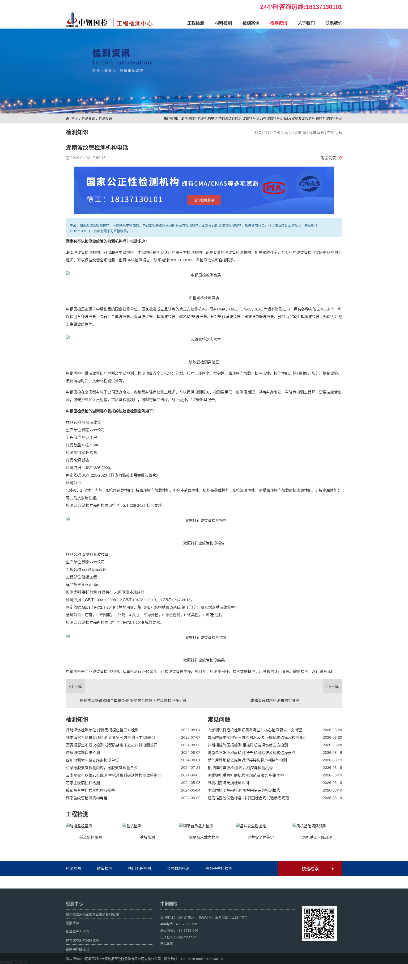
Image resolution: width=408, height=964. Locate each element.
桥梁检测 (73, 868)
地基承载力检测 (77, 931)
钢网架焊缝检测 (77, 949)
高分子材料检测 (219, 868)
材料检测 (223, 23)
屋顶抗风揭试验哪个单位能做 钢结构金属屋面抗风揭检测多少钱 (133, 700)
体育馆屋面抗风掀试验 (82, 940)
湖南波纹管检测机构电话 (199, 118)
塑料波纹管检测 (230, 118)
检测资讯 (278, 23)
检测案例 (250, 23)
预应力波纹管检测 (329, 118)
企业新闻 (280, 132)
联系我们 (333, 23)
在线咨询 (20, 961)
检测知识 (105, 118)
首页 (74, 118)
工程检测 (195, 23)
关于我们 (306, 23)
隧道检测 (104, 868)
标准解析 (316, 132)
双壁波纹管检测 (271, 118)
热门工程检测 (139, 868)
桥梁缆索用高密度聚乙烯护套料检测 (92, 914)
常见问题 (334, 132)
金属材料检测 (178, 868)
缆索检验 (72, 922)
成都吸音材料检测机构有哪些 (274, 700)
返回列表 (328, 157)
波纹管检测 (250, 118)
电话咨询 (6, 961)
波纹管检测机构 (238, 252)
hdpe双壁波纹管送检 (299, 118)
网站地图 (167, 943)
